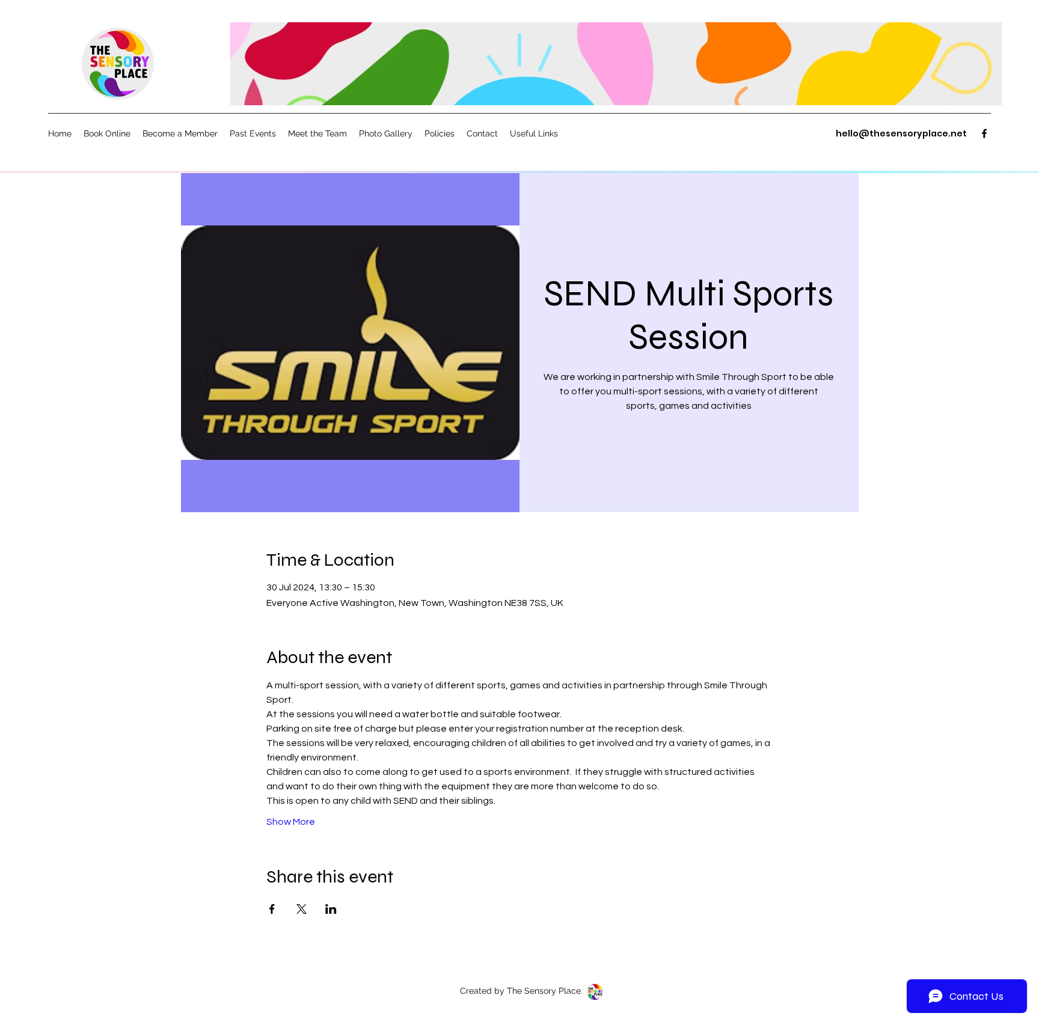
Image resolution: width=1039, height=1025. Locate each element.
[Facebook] (984, 133)
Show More (290, 822)
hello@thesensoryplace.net (901, 133)
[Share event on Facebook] (272, 909)
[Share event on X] (301, 909)
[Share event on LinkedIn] (331, 909)
